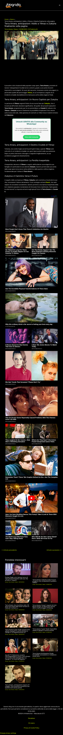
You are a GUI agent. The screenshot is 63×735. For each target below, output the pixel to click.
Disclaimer (31, 718)
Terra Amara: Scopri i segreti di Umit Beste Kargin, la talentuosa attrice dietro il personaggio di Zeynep (44, 606)
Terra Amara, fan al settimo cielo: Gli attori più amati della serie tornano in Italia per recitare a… (17, 606)
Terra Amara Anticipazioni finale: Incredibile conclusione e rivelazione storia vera (44, 655)
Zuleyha (47, 103)
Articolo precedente (9, 550)
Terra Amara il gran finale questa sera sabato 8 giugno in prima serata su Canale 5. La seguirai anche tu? (17, 631)
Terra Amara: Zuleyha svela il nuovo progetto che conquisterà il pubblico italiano (44, 581)
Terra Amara (9, 29)
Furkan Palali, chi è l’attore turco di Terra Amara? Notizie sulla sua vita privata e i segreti (16, 578)
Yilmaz (30, 92)
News (16, 29)
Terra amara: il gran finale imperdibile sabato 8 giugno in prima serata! (44, 629)
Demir (48, 182)
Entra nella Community (31, 137)
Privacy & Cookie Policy (31, 728)
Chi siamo (31, 723)
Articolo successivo (54, 550)
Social (6, 582)
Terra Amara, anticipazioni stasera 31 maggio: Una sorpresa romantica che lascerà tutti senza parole (17, 686)
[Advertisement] (31, 73)
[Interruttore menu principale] (59, 5)
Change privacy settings (8, 733)
